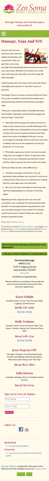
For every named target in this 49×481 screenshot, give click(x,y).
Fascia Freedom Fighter (19, 446)
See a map (24, 273)
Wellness (31, 227)
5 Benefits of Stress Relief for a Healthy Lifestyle (24, 254)
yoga (45, 227)
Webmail (21, 474)
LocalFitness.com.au (17, 222)
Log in (29, 474)
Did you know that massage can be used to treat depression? (24, 245)
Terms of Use (40, 469)
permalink (16, 229)
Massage (23, 227)
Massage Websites (9, 466)
